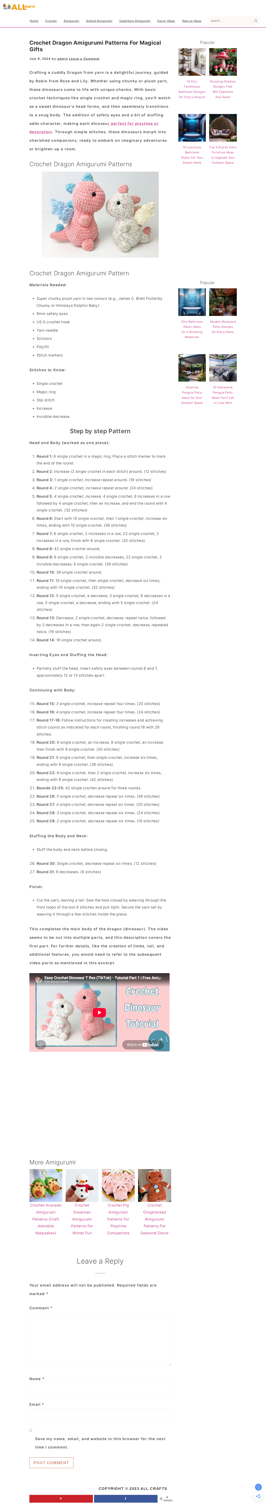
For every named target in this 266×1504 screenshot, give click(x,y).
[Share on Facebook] (126, 1499)
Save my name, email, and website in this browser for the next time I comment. (100, 1443)
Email (36, 1404)
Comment (41, 1308)
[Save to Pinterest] (61, 1499)
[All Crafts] (18, 8)
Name (37, 1379)
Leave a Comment (84, 59)
